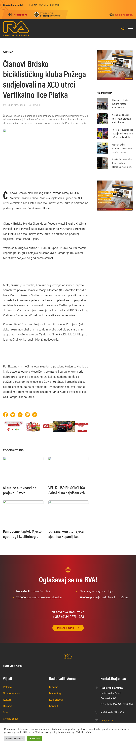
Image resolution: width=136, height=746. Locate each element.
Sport (6, 712)
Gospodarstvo (11, 693)
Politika (7, 687)
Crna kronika (10, 718)
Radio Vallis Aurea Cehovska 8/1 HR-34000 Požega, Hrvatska (117, 695)
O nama (53, 687)
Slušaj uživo (20, 14)
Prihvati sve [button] (34, 738)
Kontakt (53, 706)
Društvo (7, 706)
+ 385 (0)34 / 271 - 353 (68, 616)
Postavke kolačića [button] (14, 738)
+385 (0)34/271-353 (112, 712)
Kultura (7, 699)
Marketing (55, 693)
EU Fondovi (56, 699)
